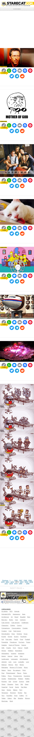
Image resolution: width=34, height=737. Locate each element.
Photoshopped (10, 673)
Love (27, 662)
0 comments (4, 127)
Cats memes (6, 622)
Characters (5, 625)
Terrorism (13, 693)
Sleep (26, 684)
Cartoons (23, 620)
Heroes (4, 650)
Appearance (16, 614)
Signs (17, 684)
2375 (26, 582)
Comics (19, 625)
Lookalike (21, 662)
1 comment (4, 230)
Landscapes (5, 659)
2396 (27, 583)
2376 (31, 582)
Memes (10, 665)
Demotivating (6, 634)
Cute (10, 631)
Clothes (12, 625)
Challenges (25, 622)
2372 (12, 582)
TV (26, 695)
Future (28, 642)
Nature (4, 670)
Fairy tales (9, 639)
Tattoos (15, 690)
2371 (7, 582)
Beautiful (22, 617)
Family (16, 639)
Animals (16, 611)
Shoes (3, 684)
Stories (9, 690)
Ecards (4, 636)
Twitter (4, 698)
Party (24, 670)
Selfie (27, 681)
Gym (14, 648)
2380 (20, 583)
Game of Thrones (14, 645)
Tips (25, 693)
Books (11, 620)
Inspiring (13, 653)
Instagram (21, 653)
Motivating (5, 667)
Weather (20, 698)
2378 (11, 583)
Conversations (16, 628)
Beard (16, 617)
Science (21, 681)
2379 (15, 583)
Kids (21, 656)
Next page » (17, 588)
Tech (20, 690)
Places (19, 673)
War (15, 698)
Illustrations (18, 650)
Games (23, 645)
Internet (10, 656)
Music (26, 667)
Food (21, 639)
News (9, 670)
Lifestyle (4, 662)
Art (12, 617)
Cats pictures (15, 622)
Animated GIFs (6, 614)
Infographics (5, 653)
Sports (17, 687)
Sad (9, 681)
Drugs (25, 634)
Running (4, 681)
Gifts (3, 648)
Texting (20, 693)
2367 (20, 580)
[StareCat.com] (17, 3)
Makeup (4, 665)
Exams (16, 636)
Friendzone (13, 642)
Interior (4, 656)
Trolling (21, 695)
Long (14, 662)
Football (27, 639)
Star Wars (24, 687)
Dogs (13, 634)
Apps (23, 614)
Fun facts (21, 642)
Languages (14, 659)
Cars (16, 620)
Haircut (20, 648)
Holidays (10, 650)
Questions (27, 676)
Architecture (5, 617)
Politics (4, 676)
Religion (20, 679)
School (15, 681)
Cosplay (25, 628)
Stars (3, 690)
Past (3, 673)
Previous (5, 580)
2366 (16, 580)
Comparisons (6, 628)
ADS (11, 611)
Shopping (10, 684)
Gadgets (4, 645)
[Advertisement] (17, 29)
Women (27, 698)
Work (11, 701)
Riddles (27, 679)
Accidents (5, 611)
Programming (17, 676)
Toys (3, 695)
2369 (30, 580)
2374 (21, 582)
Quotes (4, 679)
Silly (21, 684)
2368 (25, 580)
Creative (4, 631)
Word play (5, 701)
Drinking (19, 634)
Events (10, 636)
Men (16, 665)
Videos (9, 698)
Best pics (4, 620)
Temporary (5, 693)
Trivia (15, 695)
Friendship (5, 642)
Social (11, 687)
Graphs (8, 648)
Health (26, 648)
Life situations (24, 659)
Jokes (16, 656)
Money (22, 665)
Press (10, 676)
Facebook (23, 636)
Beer (28, 617)
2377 (6, 583)
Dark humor (17, 631)
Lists (9, 662)
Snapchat (4, 687)
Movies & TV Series (16, 667)
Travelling (9, 695)
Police (25, 673)
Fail (3, 639)
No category (17, 670)
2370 (3, 582)
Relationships (12, 679)
